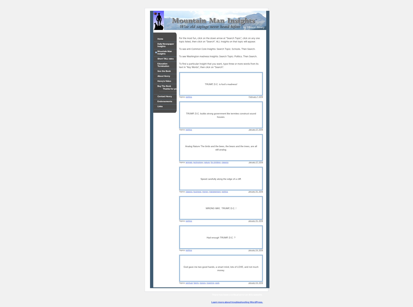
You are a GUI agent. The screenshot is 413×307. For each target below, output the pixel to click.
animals (189, 162)
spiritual (189, 283)
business (197, 192)
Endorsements (164, 101)
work (217, 283)
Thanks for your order (173, 89)
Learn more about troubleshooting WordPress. (237, 302)
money (205, 192)
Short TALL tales (165, 59)
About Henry (163, 76)
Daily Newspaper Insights (165, 45)
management (215, 192)
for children (216, 162)
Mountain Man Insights (164, 52)
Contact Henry (164, 96)
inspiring (210, 283)
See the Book (164, 71)
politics (189, 97)
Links (160, 106)
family (196, 283)
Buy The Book (164, 86)
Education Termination (163, 64)
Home (160, 39)
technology (198, 162)
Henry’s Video (164, 81)
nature (207, 162)
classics (225, 162)
